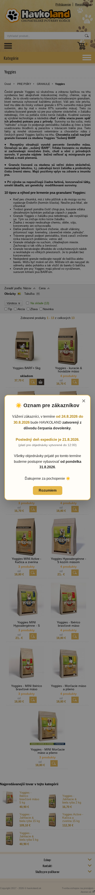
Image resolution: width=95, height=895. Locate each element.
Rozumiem (48, 490)
